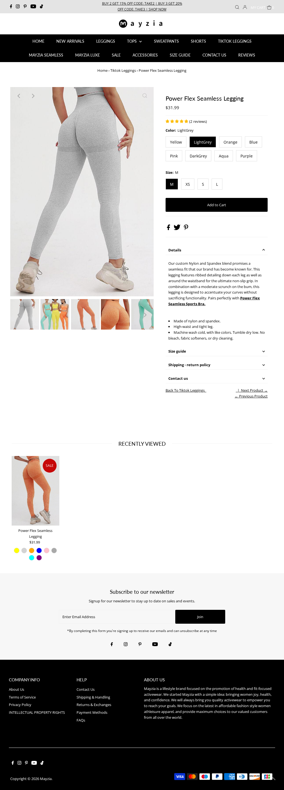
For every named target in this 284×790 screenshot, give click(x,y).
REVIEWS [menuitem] (246, 55)
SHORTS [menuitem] (198, 41)
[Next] (33, 96)
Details (174, 250)
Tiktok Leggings (123, 70)
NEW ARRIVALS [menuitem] (70, 41)
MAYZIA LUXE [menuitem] (87, 55)
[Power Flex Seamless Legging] (35, 491)
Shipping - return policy (189, 364)
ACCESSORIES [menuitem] (145, 55)
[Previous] (19, 96)
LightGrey (203, 142)
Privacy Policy (20, 704)
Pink (174, 156)
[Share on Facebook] (169, 228)
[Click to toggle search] (237, 6)
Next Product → (254, 390)
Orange (230, 142)
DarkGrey (198, 156)
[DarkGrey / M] (54, 550)
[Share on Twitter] (177, 228)
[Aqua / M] (31, 557)
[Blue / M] (39, 550)
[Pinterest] (25, 6)
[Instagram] (17, 6)
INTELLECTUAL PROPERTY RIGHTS (37, 712)
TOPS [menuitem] (132, 41)
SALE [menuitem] (116, 55)
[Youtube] (33, 6)
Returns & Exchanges (94, 704)
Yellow (176, 142)
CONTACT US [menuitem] (214, 55)
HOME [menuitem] (38, 41)
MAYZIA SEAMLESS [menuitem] (46, 55)
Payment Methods (92, 712)
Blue (253, 142)
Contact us (178, 378)
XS (188, 184)
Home (102, 70)
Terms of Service (22, 697)
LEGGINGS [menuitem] (105, 41)
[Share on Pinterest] (186, 228)
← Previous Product (251, 396)
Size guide (177, 351)
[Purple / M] (39, 557)
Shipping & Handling (93, 697)
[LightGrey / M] (24, 550)
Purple (246, 156)
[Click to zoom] (145, 96)
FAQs (81, 720)
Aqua (224, 156)
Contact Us (86, 689)
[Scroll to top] (272, 778)
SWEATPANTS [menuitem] (166, 41)
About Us (16, 689)
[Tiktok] (41, 6)
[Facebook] (11, 6)
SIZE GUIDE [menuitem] (180, 55)
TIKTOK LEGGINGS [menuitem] (235, 41)
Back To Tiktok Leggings (185, 390)
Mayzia (46, 778)
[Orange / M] (31, 550)
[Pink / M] (46, 550)
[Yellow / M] (16, 550)
